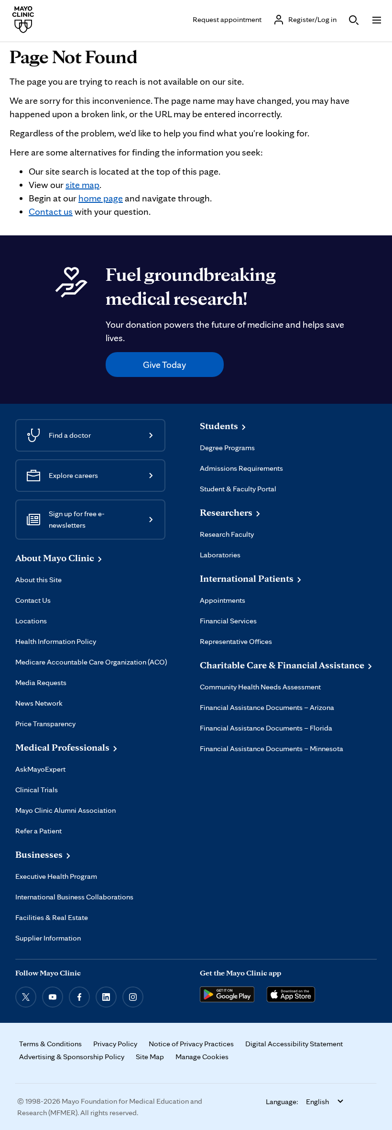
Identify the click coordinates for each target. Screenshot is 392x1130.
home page (100, 198)
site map (82, 184)
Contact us (51, 211)
